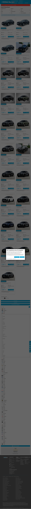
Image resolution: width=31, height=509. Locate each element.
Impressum (14, 258)
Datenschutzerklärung (9, 258)
